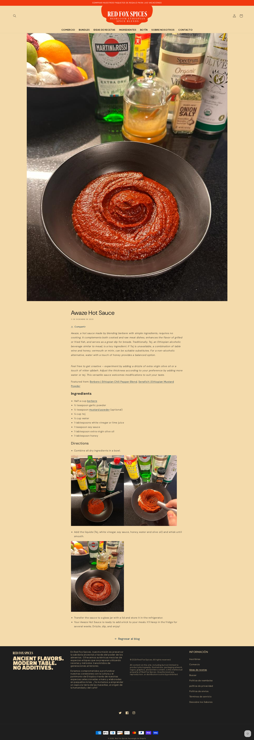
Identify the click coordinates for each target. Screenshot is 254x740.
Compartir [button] (80, 326)
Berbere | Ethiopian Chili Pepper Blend (113, 381)
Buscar (193, 675)
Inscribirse (194, 659)
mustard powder (99, 409)
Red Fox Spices (121, 738)
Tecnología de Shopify (137, 738)
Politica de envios (199, 691)
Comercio (194, 664)
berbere (92, 401)
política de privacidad (201, 685)
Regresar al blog (129, 639)
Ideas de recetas (198, 669)
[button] (14, 16)
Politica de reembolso (201, 680)
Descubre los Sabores (201, 702)
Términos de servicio (200, 696)
